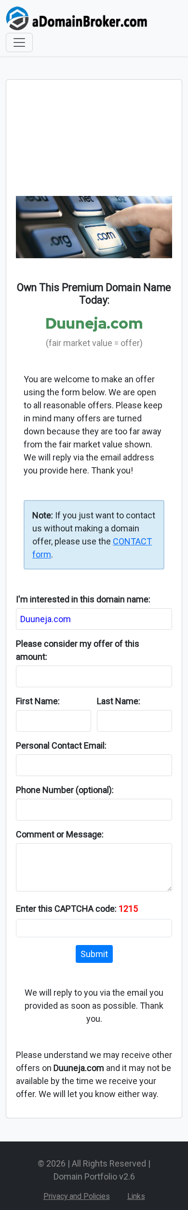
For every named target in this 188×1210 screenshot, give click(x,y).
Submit (94, 954)
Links (136, 1196)
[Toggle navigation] (19, 42)
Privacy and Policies (76, 1196)
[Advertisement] (94, 142)
